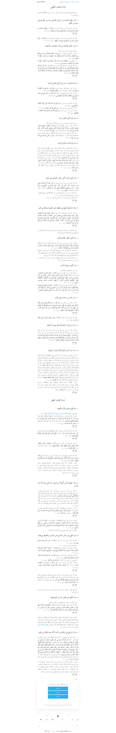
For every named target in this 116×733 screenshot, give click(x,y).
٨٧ (39, 726)
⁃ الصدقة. (58, 688)
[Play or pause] (58, 716)
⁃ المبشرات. (58, 692)
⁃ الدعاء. (58, 697)
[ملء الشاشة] (77, 720)
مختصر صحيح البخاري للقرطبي (67, 2)
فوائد (75, 33)
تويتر (54, 731)
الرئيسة (77, 2)
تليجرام (57, 731)
